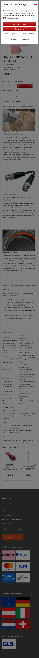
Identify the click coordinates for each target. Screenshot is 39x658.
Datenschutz (25, 39)
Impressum (13, 39)
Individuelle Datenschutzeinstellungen (19, 34)
